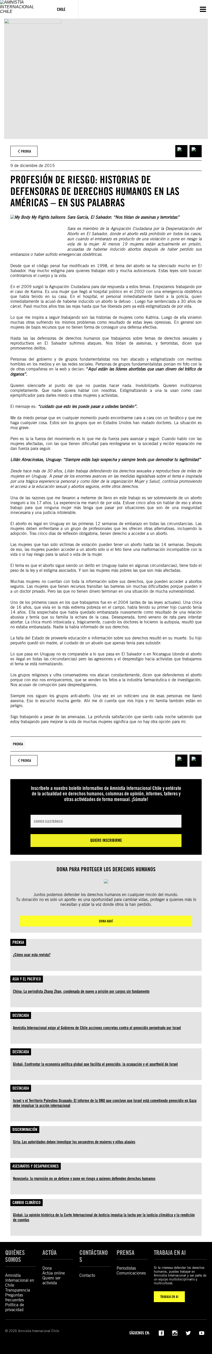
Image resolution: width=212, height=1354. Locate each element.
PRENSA (125, 1252)
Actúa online (53, 1273)
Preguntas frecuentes (14, 1297)
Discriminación (24, 1129)
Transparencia (17, 1290)
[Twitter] (188, 1332)
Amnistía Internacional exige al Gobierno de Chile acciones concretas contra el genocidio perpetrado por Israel (97, 1027)
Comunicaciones (131, 1273)
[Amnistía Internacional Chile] (22, 9)
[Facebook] (161, 1332)
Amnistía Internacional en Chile (19, 1280)
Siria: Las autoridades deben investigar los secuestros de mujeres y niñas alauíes (74, 1141)
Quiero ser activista (51, 1280)
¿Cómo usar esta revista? (31, 954)
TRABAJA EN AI (169, 1297)
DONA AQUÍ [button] (106, 921)
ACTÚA (49, 1252)
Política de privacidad (14, 1307)
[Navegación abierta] (203, 9)
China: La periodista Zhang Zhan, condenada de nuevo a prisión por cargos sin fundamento (81, 991)
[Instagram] (175, 1332)
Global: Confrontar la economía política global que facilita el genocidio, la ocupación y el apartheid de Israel (95, 1064)
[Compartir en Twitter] (196, 151)
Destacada (20, 1015)
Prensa (18, 744)
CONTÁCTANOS (93, 1256)
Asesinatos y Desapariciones (35, 1166)
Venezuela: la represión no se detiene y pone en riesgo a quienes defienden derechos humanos (84, 1178)
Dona (47, 1268)
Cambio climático (26, 1202)
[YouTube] (201, 1332)
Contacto (87, 1275)
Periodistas (126, 1268)
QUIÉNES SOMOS (15, 1256)
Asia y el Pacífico (26, 979)
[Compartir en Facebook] (181, 151)
